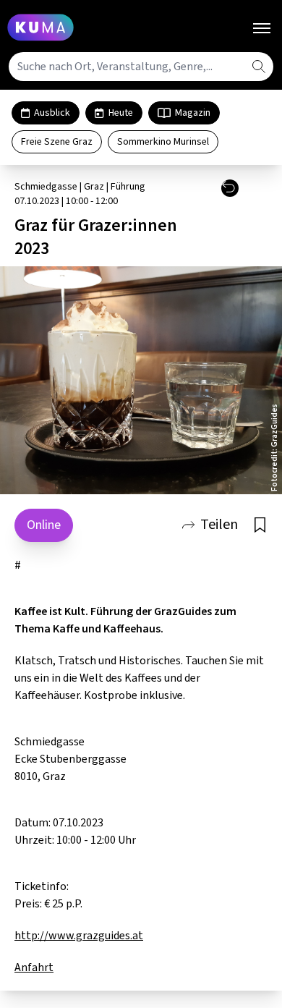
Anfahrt (34, 967)
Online (44, 525)
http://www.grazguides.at (78, 936)
